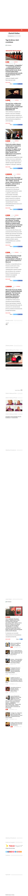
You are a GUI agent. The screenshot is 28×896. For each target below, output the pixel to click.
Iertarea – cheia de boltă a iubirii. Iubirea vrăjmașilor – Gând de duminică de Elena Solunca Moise (16, 661)
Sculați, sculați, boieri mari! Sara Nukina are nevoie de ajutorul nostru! (16, 724)
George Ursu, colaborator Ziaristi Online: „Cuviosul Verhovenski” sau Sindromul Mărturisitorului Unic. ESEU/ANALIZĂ (14, 106)
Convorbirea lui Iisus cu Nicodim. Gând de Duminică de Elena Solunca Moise (15, 689)
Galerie (8, 215)
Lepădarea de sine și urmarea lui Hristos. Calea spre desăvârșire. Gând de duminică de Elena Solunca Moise (14, 680)
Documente (9, 286)
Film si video (9, 174)
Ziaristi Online (14, 33)
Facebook (20, 83)
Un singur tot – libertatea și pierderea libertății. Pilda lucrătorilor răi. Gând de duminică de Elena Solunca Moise (14, 715)
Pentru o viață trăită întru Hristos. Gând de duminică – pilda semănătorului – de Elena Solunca (16, 652)
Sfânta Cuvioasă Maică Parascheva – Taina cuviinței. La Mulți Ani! (15, 644)
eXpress (17, 100)
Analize (8, 100)
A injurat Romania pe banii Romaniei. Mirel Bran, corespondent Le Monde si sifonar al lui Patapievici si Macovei (14, 259)
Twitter (15, 83)
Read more (8, 82)
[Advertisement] (14, 14)
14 (15, 216)
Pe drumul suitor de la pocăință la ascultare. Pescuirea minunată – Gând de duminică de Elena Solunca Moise (13, 670)
